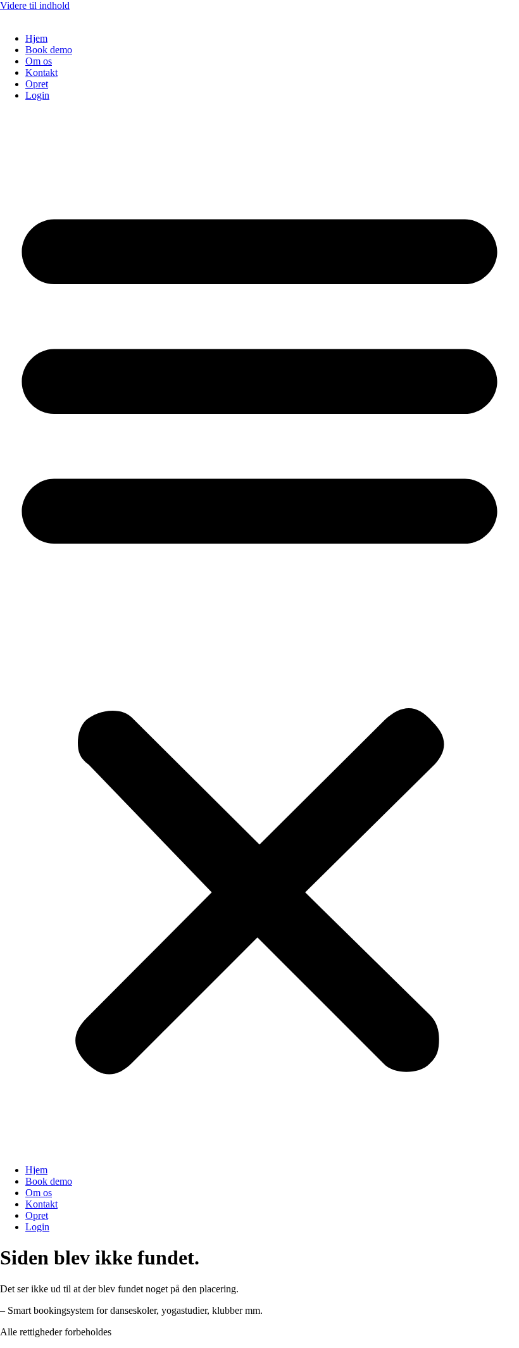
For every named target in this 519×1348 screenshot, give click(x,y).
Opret (36, 83)
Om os (38, 61)
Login (37, 95)
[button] (259, 632)
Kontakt (41, 72)
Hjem (36, 38)
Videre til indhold (35, 5)
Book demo (48, 49)
